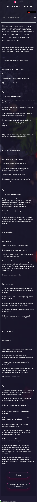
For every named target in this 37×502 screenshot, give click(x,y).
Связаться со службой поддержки (18, 485)
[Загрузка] (18, 258)
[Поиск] (26, 17)
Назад (18, 475)
